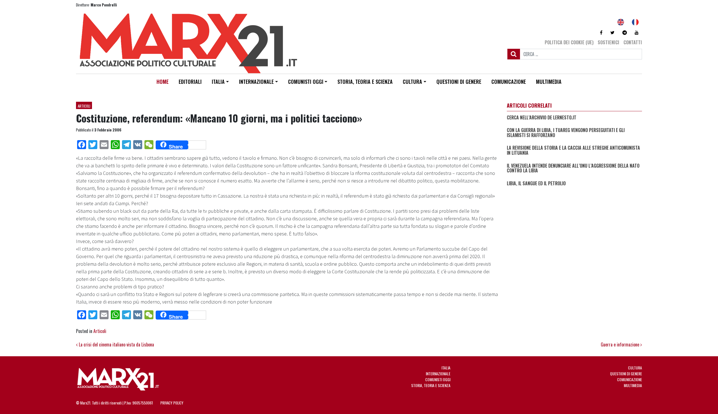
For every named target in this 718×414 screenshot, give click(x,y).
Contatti (632, 42)
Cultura (412, 81)
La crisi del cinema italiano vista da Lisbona (116, 344)
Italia (218, 81)
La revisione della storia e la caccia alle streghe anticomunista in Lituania (573, 150)
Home (163, 81)
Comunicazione (508, 81)
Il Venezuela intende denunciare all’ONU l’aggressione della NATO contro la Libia (573, 168)
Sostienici (608, 42)
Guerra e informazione (620, 344)
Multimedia (548, 81)
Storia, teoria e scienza (365, 81)
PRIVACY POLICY (171, 403)
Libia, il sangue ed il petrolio (536, 183)
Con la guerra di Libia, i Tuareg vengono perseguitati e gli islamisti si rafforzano (566, 133)
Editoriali (190, 81)
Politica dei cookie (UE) (569, 42)
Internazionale (256, 81)
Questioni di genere (458, 81)
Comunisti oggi (305, 81)
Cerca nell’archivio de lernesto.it (541, 117)
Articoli (84, 106)
